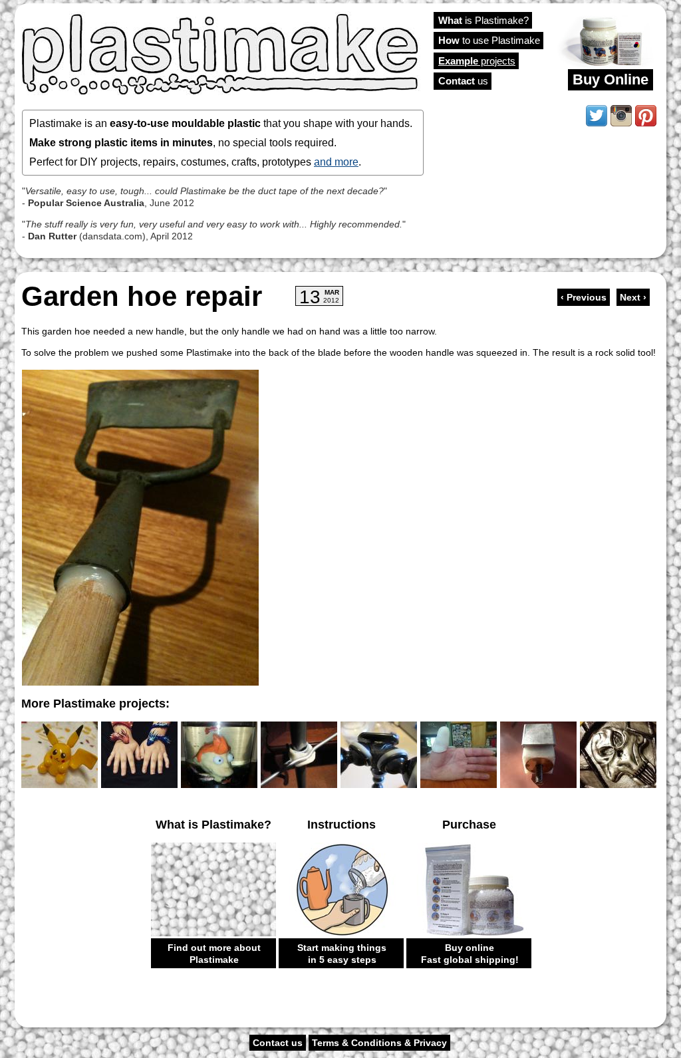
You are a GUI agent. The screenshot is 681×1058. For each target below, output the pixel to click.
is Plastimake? (483, 20)
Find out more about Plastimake (214, 953)
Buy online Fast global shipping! (470, 953)
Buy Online (610, 79)
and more (336, 162)
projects (476, 60)
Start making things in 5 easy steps (341, 953)
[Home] (220, 53)
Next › (633, 297)
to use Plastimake (489, 40)
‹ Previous (584, 297)
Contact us (278, 1042)
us (463, 80)
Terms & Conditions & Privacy (379, 1042)
